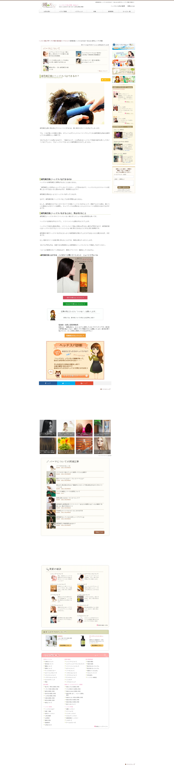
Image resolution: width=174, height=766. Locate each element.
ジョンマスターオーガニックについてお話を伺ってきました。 (125, 110)
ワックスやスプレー (50, 670)
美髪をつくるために (92, 670)
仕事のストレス (49, 661)
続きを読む (125, 138)
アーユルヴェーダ (71, 722)
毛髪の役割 (90, 664)
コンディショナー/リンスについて (88, 573)
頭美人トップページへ (102, 726)
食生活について (49, 664)
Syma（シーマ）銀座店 (120, 153)
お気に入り (107, 79)
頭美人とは (131, 6)
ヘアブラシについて (56, 605)
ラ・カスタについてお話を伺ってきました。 (125, 121)
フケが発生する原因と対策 (73, 689)
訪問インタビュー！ (123, 94)
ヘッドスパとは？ (50, 709)
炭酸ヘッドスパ (70, 709)
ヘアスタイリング (82, 615)
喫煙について (48, 668)
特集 (95, 11)
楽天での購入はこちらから (74, 297)
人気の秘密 (48, 715)
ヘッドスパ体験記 (92, 677)
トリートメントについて (58, 584)
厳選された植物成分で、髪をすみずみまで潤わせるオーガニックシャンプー (96, 641)
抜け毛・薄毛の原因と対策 (52, 686)
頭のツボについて (71, 704)
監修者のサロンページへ (74, 335)
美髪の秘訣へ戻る (103, 625)
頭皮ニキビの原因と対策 (72, 686)
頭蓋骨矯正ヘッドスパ (72, 718)
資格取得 (47, 722)
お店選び (47, 718)
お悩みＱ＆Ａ (48, 724)
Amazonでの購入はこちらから (74, 304)
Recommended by (103, 455)
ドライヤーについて (50, 675)
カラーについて (82, 584)
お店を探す (47, 11)
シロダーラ (69, 720)
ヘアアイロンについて (51, 677)
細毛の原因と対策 (50, 691)
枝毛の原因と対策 (50, 700)
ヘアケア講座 (63, 11)
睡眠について (48, 666)
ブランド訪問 (121, 107)
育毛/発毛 (89, 675)
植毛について (48, 702)
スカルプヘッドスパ (71, 715)
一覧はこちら (102, 71)
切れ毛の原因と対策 (50, 693)
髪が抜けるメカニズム (93, 668)
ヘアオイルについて (83, 594)
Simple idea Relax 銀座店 (121, 141)
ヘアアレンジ (79, 11)
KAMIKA (60, 636)
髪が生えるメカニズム (93, 666)
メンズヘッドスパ (71, 713)
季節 (46, 682)
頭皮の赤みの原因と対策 (72, 699)
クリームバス (69, 711)
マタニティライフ (92, 673)
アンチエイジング (82, 605)
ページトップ (106, 389)
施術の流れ (48, 720)
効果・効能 (48, 711)
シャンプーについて (56, 573)
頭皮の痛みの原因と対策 (72, 702)
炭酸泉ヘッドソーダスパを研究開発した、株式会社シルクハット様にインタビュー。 (125, 98)
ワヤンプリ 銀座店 (119, 129)
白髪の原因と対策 (50, 698)
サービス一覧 (127, 11)
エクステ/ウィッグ (50, 679)
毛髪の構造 (90, 661)
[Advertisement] (87, 26)
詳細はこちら (129, 101)
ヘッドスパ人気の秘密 (118, 6)
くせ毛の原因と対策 (50, 695)
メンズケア (53, 615)
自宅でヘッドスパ (50, 713)
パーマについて (55, 594)
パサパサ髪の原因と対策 (51, 689)
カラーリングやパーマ (51, 673)
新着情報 (110, 11)
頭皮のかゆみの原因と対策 (73, 691)
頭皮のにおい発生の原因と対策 (74, 697)
